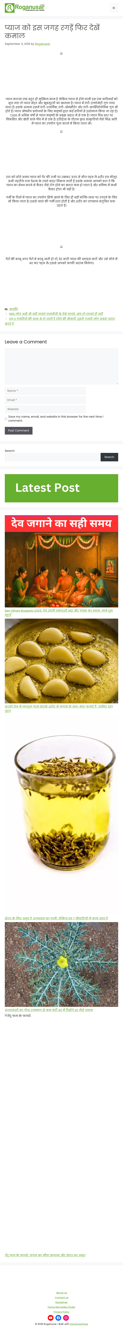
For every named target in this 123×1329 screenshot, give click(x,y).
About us (61, 1292)
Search (10, 451)
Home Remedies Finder (61, 1307)
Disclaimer (61, 1302)
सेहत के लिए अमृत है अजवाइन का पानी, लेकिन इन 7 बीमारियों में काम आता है (56, 918)
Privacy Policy (61, 1312)
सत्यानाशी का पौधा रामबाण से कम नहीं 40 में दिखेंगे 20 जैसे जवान (49, 1010)
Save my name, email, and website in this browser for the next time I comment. (55, 419)
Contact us (61, 1297)
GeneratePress (79, 1324)
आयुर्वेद (13, 309)
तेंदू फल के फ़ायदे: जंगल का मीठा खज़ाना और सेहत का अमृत (45, 1255)
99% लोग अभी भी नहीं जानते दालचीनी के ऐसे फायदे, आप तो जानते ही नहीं (56, 314)
